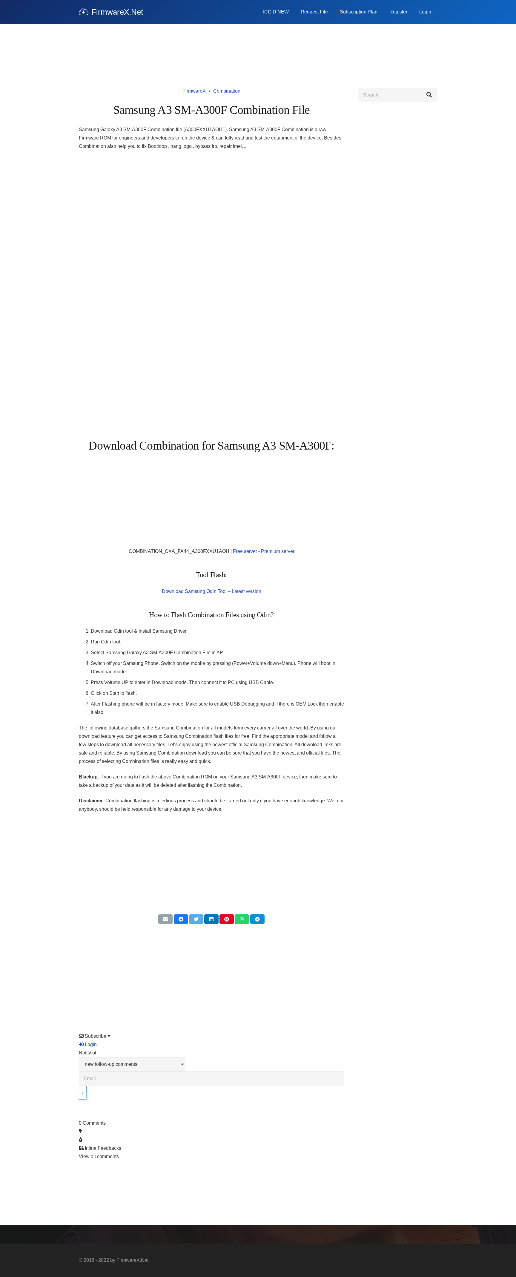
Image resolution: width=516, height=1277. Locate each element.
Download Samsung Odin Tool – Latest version (211, 591)
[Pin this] (226, 919)
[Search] (429, 95)
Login (90, 1044)
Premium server (277, 551)
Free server (245, 551)
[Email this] (165, 919)
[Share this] (181, 919)
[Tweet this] (196, 919)
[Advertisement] (211, 199)
